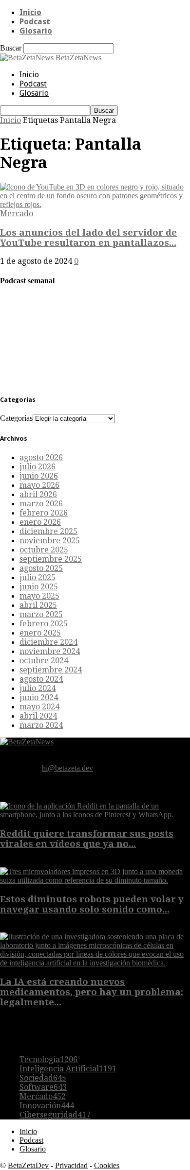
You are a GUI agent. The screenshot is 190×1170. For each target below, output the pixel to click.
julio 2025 (37, 577)
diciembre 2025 (48, 531)
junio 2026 (38, 476)
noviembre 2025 (49, 540)
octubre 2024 (43, 660)
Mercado (16, 213)
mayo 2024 (39, 706)
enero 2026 (40, 522)
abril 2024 (38, 716)
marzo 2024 (41, 725)
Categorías (16, 418)
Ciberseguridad (55, 1114)
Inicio (30, 12)
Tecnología (48, 1059)
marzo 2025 (41, 614)
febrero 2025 (43, 623)
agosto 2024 (41, 679)
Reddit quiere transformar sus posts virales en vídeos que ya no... (86, 838)
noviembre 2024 (49, 651)
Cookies (106, 1165)
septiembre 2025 (50, 559)
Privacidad (71, 1165)
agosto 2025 (41, 568)
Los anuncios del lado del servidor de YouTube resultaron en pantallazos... (88, 237)
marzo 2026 (41, 503)
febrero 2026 (43, 512)
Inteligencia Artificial (67, 1068)
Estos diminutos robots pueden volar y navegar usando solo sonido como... (92, 904)
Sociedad (42, 1078)
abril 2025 (38, 605)
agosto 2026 (41, 457)
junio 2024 (38, 697)
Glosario (35, 30)
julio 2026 (37, 466)
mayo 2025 (39, 596)
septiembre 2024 (50, 669)
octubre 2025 (43, 549)
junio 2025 (38, 586)
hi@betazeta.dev (67, 768)
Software (43, 1087)
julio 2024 (37, 688)
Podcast (34, 21)
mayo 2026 (39, 485)
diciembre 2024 (48, 642)
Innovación (46, 1105)
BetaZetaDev (28, 1165)
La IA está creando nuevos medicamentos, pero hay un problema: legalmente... (91, 992)
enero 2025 (40, 632)
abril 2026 (38, 494)
